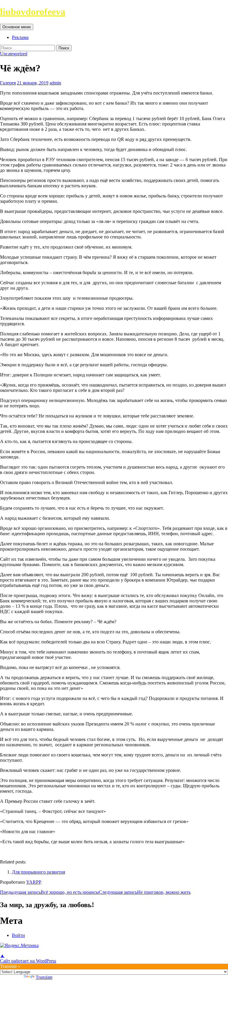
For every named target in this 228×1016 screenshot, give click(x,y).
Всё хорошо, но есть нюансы (49, 892)
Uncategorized (13, 53)
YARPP (33, 882)
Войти (18, 935)
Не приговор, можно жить (145, 892)
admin (55, 82)
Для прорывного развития (38, 871)
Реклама (20, 37)
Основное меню (16, 27)
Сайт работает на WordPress (28, 960)
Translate (44, 977)
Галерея (8, 82)
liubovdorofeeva (32, 11)
